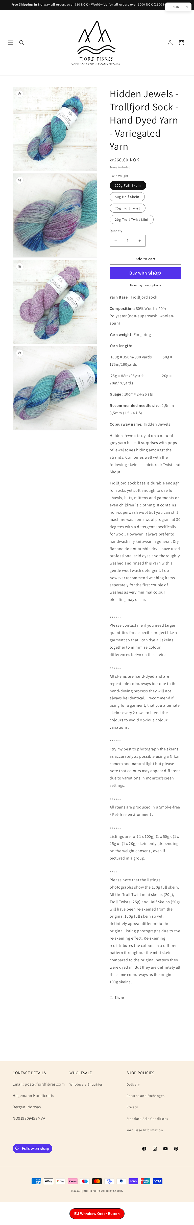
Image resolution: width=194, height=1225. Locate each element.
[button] (10, 42)
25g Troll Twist (127, 208)
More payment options (145, 285)
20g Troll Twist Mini (131, 219)
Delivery (133, 1084)
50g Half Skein (127, 196)
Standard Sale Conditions (147, 1118)
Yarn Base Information (145, 1130)
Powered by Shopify (111, 1190)
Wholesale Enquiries (86, 1084)
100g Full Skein (128, 185)
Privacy (132, 1107)
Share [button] (119, 997)
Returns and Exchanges (146, 1095)
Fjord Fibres (88, 1190)
